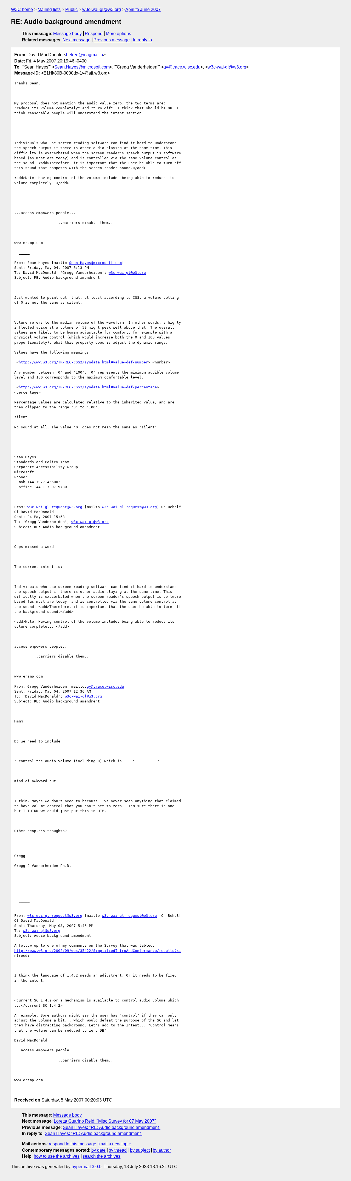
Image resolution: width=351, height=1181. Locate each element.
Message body (67, 33)
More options (118, 33)
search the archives (101, 1156)
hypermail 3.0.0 (86, 1166)
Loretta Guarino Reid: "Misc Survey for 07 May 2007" (105, 1121)
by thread (118, 1150)
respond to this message (72, 1144)
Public (71, 9)
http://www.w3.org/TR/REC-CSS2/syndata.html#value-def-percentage (88, 387)
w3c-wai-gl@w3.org (101, 9)
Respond (94, 33)
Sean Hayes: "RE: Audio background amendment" (111, 1127)
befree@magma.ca (84, 54)
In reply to (142, 40)
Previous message (112, 40)
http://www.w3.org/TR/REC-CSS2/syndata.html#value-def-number (83, 362)
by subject (140, 1150)
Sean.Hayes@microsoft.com (82, 67)
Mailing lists (49, 9)
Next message (76, 40)
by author (162, 1150)
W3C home (22, 9)
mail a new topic (115, 1144)
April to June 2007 (143, 9)
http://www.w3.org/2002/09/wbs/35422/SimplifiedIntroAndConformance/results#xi (97, 951)
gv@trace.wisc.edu (181, 67)
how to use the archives (57, 1156)
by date (98, 1150)
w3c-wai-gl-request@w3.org (54, 507)
